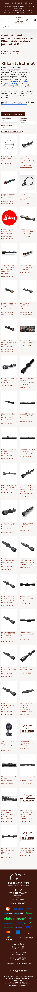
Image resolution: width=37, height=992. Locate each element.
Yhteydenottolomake (12, 10)
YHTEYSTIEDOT (18, 971)
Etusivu (5, 51)
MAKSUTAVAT (18, 903)
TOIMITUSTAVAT (18, 893)
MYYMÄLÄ (18, 944)
